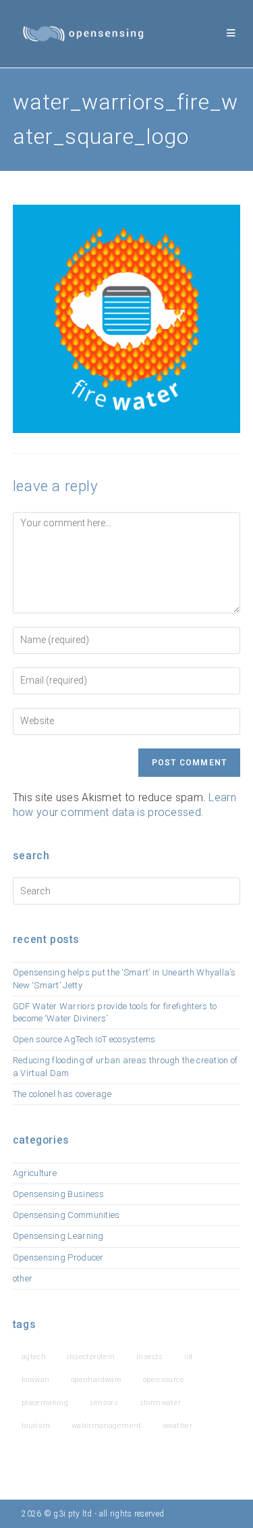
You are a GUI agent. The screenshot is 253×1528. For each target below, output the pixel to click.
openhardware (96, 1379)
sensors (103, 1402)
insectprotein (91, 1356)
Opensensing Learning (58, 1236)
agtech (34, 1356)
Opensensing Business (59, 1194)
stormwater (160, 1402)
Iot (188, 1356)
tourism (36, 1425)
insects (149, 1356)
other (23, 1278)
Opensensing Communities (66, 1215)
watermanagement (107, 1425)
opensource (163, 1379)
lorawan (36, 1379)
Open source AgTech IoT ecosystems (84, 1039)
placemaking (45, 1402)
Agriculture (35, 1173)
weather (177, 1425)
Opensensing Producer (58, 1257)
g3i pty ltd (72, 1514)
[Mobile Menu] (231, 33)
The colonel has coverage (62, 1094)
